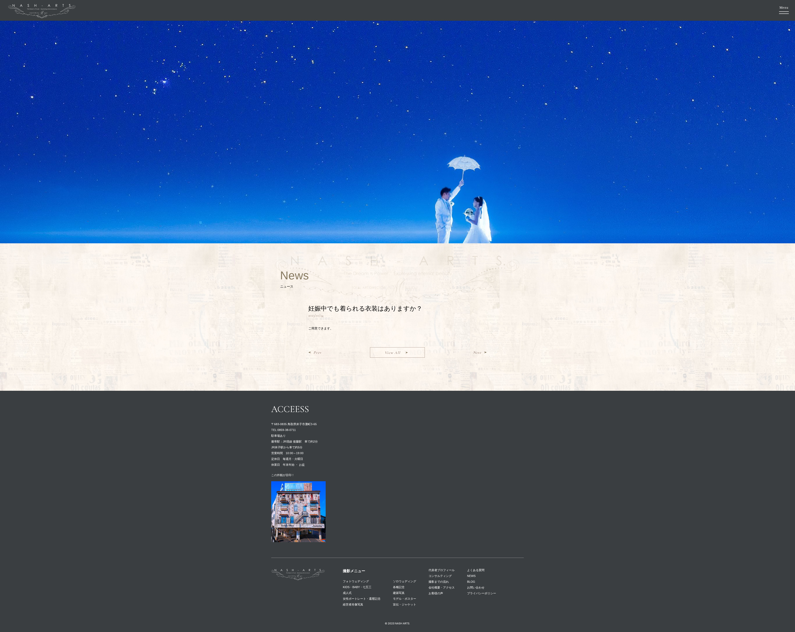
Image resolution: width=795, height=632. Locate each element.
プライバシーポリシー (481, 593)
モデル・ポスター (404, 598)
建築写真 (399, 593)
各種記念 (399, 587)
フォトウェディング (356, 581)
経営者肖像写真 (353, 604)
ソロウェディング (404, 581)
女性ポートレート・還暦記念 (362, 598)
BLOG (471, 581)
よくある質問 (475, 570)
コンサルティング (440, 576)
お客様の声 (436, 593)
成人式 (347, 593)
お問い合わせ (475, 587)
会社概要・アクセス (442, 587)
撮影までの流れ (439, 581)
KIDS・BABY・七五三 (357, 587)
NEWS (471, 576)
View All (392, 352)
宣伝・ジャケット (404, 604)
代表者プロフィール (442, 570)
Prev (317, 352)
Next (477, 352)
